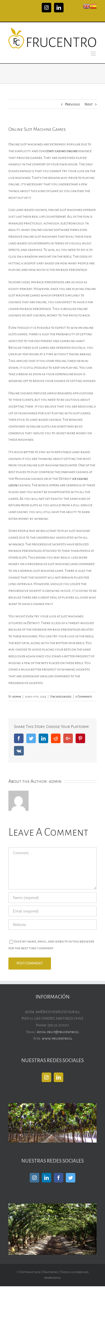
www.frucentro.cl (57, 1038)
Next (89, 104)
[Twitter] (70, 1177)
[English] (86, 6)
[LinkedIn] (58, 1077)
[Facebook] (58, 1177)
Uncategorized (60, 696)
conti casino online (61, 151)
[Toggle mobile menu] (94, 54)
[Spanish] (93, 6)
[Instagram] (46, 1077)
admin (16, 696)
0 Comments (83, 696)
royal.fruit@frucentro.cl (58, 1032)
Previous (72, 104)
